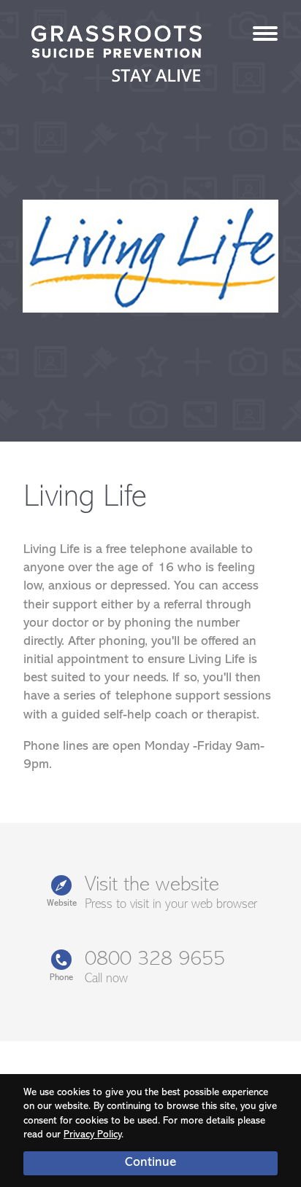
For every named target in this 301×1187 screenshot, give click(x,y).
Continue (150, 1163)
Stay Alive (116, 55)
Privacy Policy (92, 1134)
